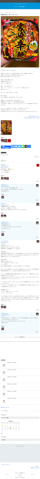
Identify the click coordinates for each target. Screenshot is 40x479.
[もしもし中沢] (2, 140)
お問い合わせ (20, 475)
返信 (38, 181)
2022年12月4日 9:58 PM (4, 242)
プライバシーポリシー (5, 464)
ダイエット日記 (4, 152)
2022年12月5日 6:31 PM (5, 223)
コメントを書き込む (20, 337)
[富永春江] (9, 140)
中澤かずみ (3, 184)
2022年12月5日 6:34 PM (5, 186)
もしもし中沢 (3, 241)
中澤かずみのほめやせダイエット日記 (31, 117)
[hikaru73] (5, 140)
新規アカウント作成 (35, 467)
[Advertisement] (20, 350)
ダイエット (7, 474)
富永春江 (2, 164)
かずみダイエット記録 (5, 154)
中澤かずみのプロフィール (34, 116)
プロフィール (33, 474)
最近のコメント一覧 (5, 407)
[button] (38, 410)
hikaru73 (2, 203)
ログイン (37, 466)
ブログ (20, 474)
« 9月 (2, 433)
